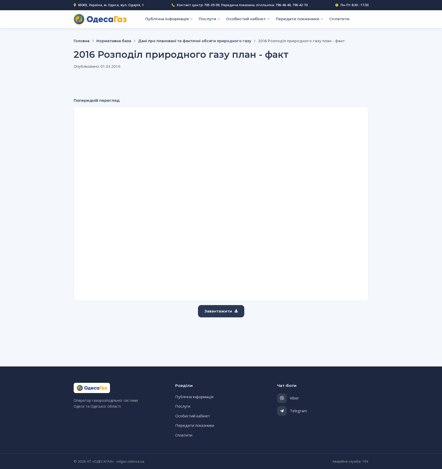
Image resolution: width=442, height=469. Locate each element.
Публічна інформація (167, 18)
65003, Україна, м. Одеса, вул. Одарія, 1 (111, 5)
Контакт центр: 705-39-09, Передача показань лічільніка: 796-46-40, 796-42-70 (242, 5)
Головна (82, 41)
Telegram (298, 410)
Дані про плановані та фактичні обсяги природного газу (194, 41)
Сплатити (339, 18)
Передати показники (297, 18)
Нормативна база (113, 41)
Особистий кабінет (246, 18)
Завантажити (218, 311)
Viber (294, 397)
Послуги (207, 18)
